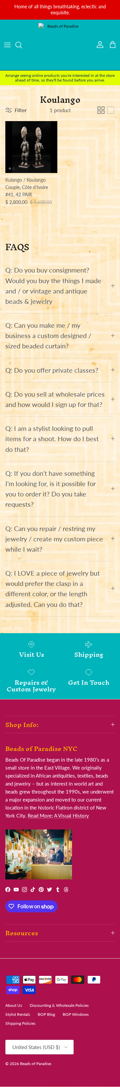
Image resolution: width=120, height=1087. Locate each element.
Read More (40, 815)
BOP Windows (76, 1014)
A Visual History (71, 815)
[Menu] (7, 45)
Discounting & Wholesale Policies (59, 1005)
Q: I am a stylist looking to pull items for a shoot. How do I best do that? (52, 439)
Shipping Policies (20, 1023)
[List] (111, 110)
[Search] (22, 45)
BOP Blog (46, 1014)
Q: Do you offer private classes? (51, 370)
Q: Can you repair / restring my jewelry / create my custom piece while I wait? (54, 539)
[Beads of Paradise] (60, 45)
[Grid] (101, 110)
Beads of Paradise (35, 1063)
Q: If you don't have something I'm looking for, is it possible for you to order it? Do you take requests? (50, 488)
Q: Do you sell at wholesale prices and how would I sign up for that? (55, 399)
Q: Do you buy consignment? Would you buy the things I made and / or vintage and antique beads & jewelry (53, 285)
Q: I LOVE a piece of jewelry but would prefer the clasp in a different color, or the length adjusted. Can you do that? (52, 588)
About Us (13, 1005)
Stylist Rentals (17, 1014)
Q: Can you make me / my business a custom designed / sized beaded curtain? (48, 335)
